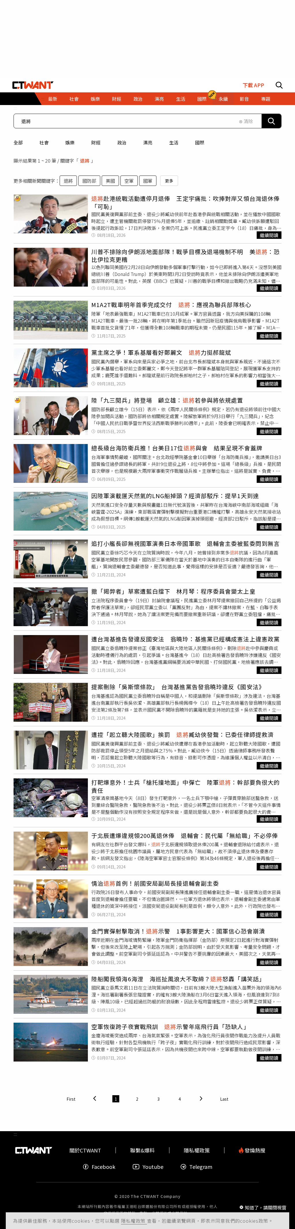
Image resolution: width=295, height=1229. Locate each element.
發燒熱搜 (254, 1150)
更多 (169, 181)
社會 (44, 142)
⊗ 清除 (246, 121)
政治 (121, 142)
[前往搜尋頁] (279, 85)
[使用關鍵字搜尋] (271, 121)
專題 (265, 98)
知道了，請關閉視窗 (265, 1207)
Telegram (200, 1167)
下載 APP (253, 85)
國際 (199, 142)
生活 (173, 142)
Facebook (103, 1167)
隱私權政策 (134, 1220)
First (71, 1099)
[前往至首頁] (33, 85)
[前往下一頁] (201, 1098)
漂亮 (147, 142)
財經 (96, 142)
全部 (18, 142)
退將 (68, 180)
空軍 (129, 180)
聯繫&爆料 (142, 1150)
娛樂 (70, 142)
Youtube (153, 1167)
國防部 (89, 180)
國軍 (147, 180)
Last (224, 1099)
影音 (244, 98)
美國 (110, 180)
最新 (52, 98)
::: (15, 107)
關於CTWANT (85, 1150)
